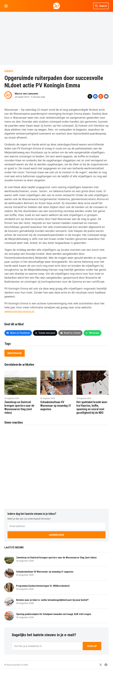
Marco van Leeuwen (26, 93)
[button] (6, 6)
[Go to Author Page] (8, 94)
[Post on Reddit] (100, 96)
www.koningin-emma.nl (19, 311)
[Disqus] (56, 465)
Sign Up (92, 646)
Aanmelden (56, 534)
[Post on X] (90, 96)
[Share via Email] (106, 96)
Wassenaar (14, 353)
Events (8, 71)
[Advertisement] (56, 38)
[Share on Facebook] (95, 96)
